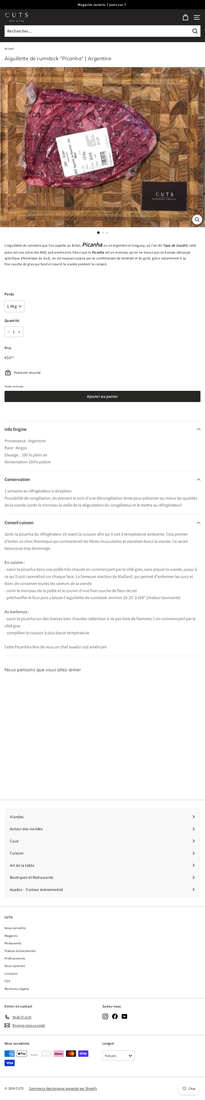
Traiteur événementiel (20, 951)
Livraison (11, 973)
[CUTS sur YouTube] (124, 1016)
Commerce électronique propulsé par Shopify (63, 1088)
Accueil (9, 48)
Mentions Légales (17, 989)
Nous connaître (15, 928)
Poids (9, 294)
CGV (7, 981)
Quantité (12, 320)
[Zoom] (197, 219)
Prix (8, 348)
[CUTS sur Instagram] (105, 1016)
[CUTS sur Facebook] (115, 1016)
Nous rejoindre (15, 966)
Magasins (11, 936)
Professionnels (15, 958)
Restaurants (13, 943)
